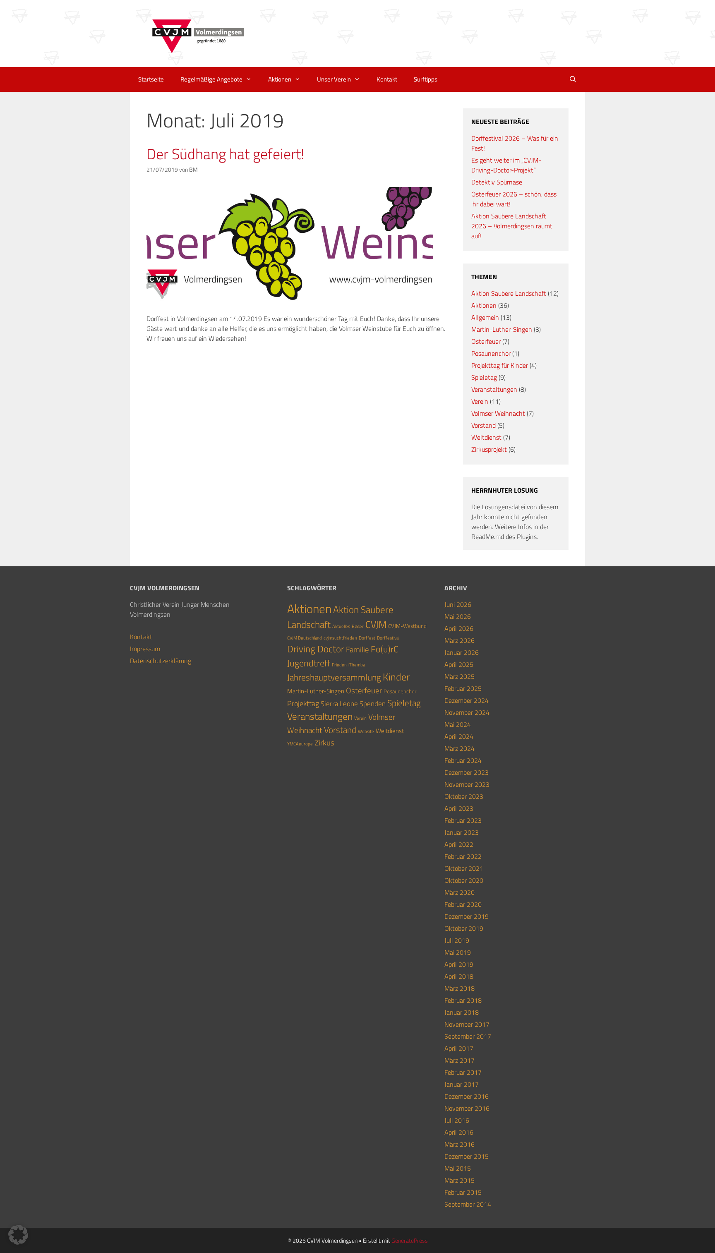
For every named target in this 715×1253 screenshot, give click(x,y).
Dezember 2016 (466, 1096)
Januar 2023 (461, 832)
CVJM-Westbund (407, 626)
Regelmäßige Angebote (211, 79)
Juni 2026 (457, 604)
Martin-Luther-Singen (501, 329)
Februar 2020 (463, 904)
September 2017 (467, 1036)
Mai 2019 (457, 952)
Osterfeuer (486, 341)
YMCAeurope (300, 743)
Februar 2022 (463, 856)
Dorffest (367, 638)
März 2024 (459, 748)
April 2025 (458, 664)
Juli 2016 (456, 1120)
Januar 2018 (461, 1012)
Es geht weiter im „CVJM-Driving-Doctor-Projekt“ (506, 165)
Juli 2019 (456, 940)
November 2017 (466, 1024)
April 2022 (458, 844)
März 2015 (459, 1180)
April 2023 (458, 808)
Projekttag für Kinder (499, 365)
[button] (18, 1235)
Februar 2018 (463, 1000)
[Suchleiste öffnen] (573, 79)
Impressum (145, 649)
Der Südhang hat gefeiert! (225, 153)
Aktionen (279, 79)
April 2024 (458, 736)
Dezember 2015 (466, 1156)
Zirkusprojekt (489, 449)
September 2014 (467, 1204)
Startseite (151, 79)
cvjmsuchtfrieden (340, 638)
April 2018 (458, 976)
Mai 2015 (457, 1168)
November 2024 (466, 712)
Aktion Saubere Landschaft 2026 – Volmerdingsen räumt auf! (511, 226)
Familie (357, 649)
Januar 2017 (461, 1084)
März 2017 (459, 1060)
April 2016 (458, 1132)
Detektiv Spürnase (496, 182)
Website (366, 731)
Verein (479, 401)
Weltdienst (486, 437)
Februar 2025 (463, 688)
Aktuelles (341, 626)
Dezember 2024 (466, 700)
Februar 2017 (463, 1072)
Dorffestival (388, 638)
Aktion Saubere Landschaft (508, 293)
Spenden (373, 703)
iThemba (356, 664)
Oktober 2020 (463, 880)
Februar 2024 (463, 760)
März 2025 (459, 676)
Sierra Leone (339, 703)
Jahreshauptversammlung (334, 677)
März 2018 (459, 988)
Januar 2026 (461, 652)
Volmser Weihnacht (498, 413)
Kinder (396, 676)
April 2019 (458, 964)
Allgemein (485, 317)
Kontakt (387, 79)
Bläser (358, 626)
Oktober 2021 (463, 868)
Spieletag (484, 377)
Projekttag (303, 703)
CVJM (375, 624)
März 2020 (459, 892)
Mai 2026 (457, 616)
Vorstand (483, 425)
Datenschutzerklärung (160, 661)
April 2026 (458, 628)
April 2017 (458, 1048)
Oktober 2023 (463, 796)
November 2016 (466, 1108)
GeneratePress (409, 1240)
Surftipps (425, 79)
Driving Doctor (315, 649)
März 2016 (459, 1144)
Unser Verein (334, 79)
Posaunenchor (491, 353)
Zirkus (324, 742)
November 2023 (466, 784)
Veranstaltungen (494, 389)
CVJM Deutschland (304, 638)
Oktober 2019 (463, 928)
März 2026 (459, 640)
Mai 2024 (457, 724)
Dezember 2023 (466, 772)
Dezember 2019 (466, 916)
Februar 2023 (463, 820)
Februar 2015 (463, 1192)
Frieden (339, 664)
